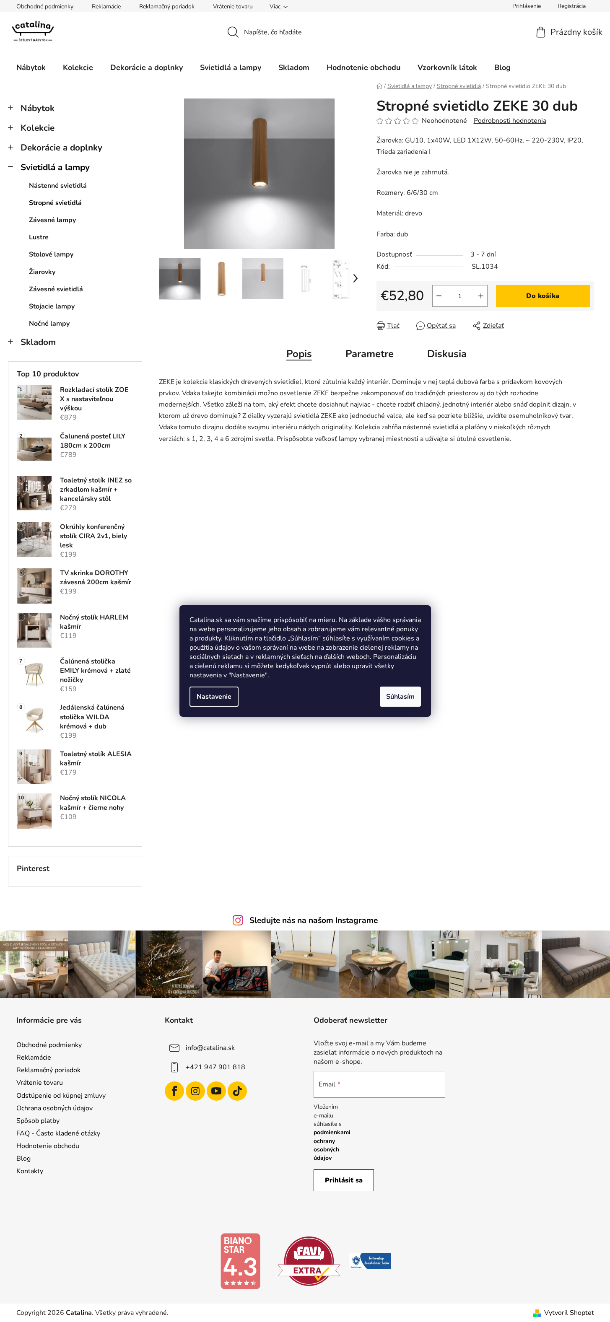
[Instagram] (195, 1091)
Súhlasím (400, 696)
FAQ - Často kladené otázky (58, 1133)
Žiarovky (42, 272)
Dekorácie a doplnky (61, 147)
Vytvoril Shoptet (569, 1312)
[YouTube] (216, 1091)
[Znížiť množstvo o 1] (439, 295)
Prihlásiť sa (344, 1180)
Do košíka (542, 296)
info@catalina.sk (210, 1047)
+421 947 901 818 (215, 1067)
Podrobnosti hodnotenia (510, 120)
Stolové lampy (51, 254)
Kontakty (29, 1171)
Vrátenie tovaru (233, 6)
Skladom (38, 342)
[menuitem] (31, 67)
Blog (23, 1158)
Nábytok (38, 108)
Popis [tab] (299, 353)
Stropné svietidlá (55, 202)
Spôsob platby (38, 1120)
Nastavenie (214, 696)
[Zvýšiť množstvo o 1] (481, 295)
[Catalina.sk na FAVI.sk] (309, 1260)
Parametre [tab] (369, 353)
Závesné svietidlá (56, 289)
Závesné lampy (52, 220)
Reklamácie (106, 6)
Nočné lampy (49, 323)
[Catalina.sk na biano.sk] (240, 1260)
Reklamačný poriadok (167, 6)
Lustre (39, 237)
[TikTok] (237, 1091)
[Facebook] (174, 1091)
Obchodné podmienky (44, 6)
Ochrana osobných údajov (54, 1108)
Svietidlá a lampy (55, 167)
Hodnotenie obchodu (47, 1146)
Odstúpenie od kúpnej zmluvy (61, 1095)
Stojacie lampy (52, 306)
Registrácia (572, 6)
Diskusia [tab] (447, 353)
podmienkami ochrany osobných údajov (332, 1145)
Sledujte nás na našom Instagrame (313, 920)
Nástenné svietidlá (58, 185)
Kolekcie (38, 128)
